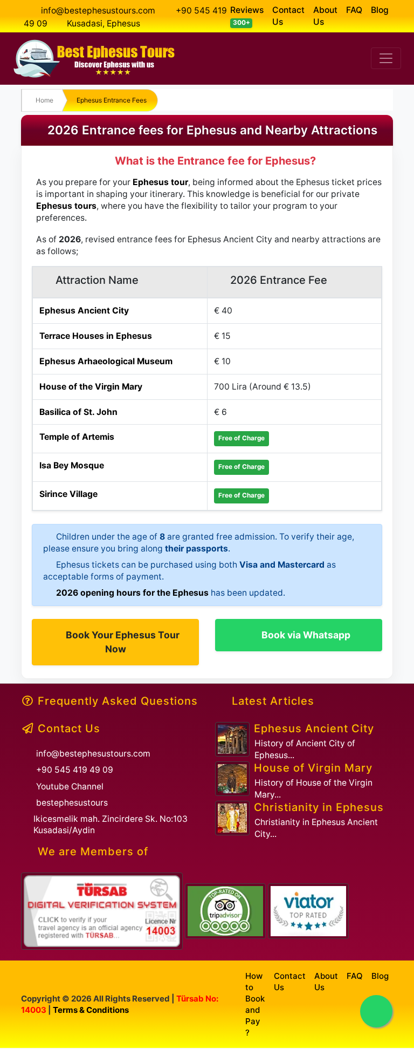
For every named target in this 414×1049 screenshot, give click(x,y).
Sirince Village (68, 494)
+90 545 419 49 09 (74, 770)
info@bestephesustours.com (98, 10)
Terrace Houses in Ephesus (95, 336)
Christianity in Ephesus (319, 807)
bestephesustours (72, 803)
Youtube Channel (70, 786)
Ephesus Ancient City (84, 310)
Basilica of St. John (78, 412)
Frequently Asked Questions (118, 700)
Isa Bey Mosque (71, 465)
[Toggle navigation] (386, 58)
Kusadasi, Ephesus (103, 23)
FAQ (354, 10)
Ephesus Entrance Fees (112, 100)
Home (44, 100)
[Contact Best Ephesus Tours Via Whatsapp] (376, 1011)
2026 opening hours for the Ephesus (132, 593)
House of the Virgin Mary (90, 387)
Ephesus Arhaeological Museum (105, 361)
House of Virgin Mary (313, 767)
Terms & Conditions (91, 1010)
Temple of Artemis (76, 437)
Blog (380, 10)
